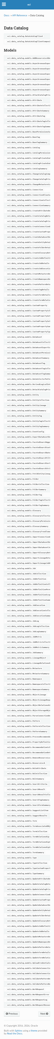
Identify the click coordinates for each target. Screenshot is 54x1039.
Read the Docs (14, 1033)
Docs (6, 15)
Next (43, 1014)
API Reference (19, 15)
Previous (13, 1014)
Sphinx (18, 1031)
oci (29, 4)
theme (34, 1031)
